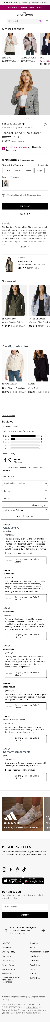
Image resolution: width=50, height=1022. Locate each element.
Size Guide (43, 165)
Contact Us (7, 947)
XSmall (7, 170)
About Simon (35, 965)
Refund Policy (8, 960)
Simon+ (33, 947)
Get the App (35, 956)
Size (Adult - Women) (25, 165)
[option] (14, 376)
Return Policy (7, 956)
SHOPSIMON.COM (10, 2)
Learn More (11, 150)
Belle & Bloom (12, 123)
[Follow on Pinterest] (18, 871)
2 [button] (24, 117)
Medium (28, 170)
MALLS (24, 2)
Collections (34, 960)
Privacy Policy (8, 965)
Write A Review (8, 415)
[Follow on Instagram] (4, 871)
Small (17, 170)
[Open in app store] (12, 883)
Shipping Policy (8, 952)
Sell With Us (35, 978)
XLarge (39, 170)
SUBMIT (25, 915)
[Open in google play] (33, 883)
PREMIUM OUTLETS (39, 2)
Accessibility (7, 973)
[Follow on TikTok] (24, 871)
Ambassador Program (39, 952)
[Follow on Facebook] (11, 871)
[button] (25, 160)
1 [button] (22, 117)
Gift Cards (34, 973)
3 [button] (26, 117)
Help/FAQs (6, 943)
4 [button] (28, 117)
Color (10, 177)
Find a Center (35, 969)
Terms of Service (9, 969)
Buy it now (25, 214)
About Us (34, 943)
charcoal (6, 183)
